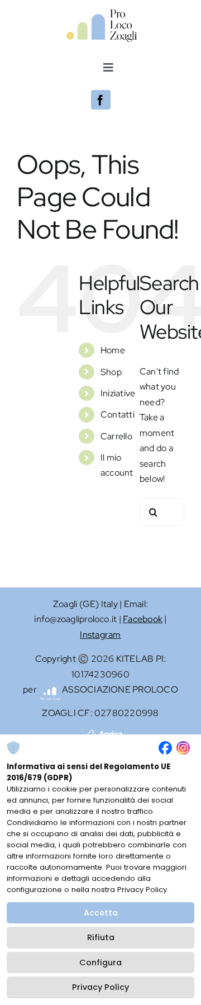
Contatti (117, 414)
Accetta (101, 912)
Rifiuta (100, 937)
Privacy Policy (100, 987)
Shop (111, 372)
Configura (100, 962)
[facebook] (101, 100)
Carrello (116, 436)
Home (112, 350)
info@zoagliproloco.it (75, 619)
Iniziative (117, 393)
